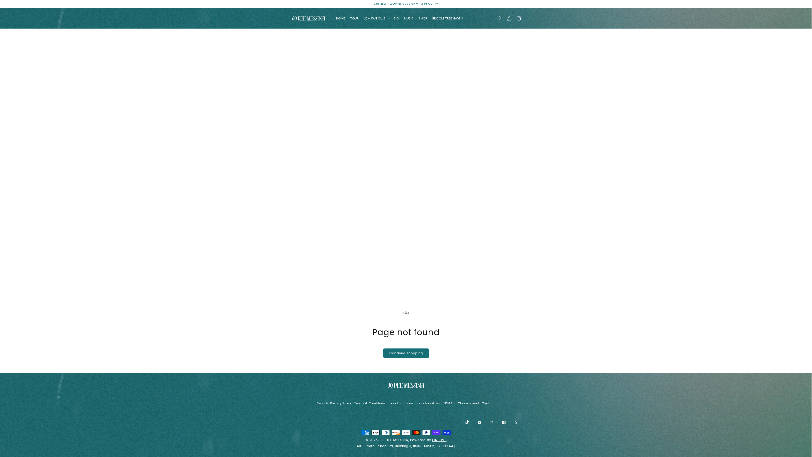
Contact (488, 403)
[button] (376, 18)
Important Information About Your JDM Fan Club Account (434, 403)
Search (322, 403)
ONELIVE (439, 440)
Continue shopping (406, 353)
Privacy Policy (341, 403)
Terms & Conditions (370, 403)
